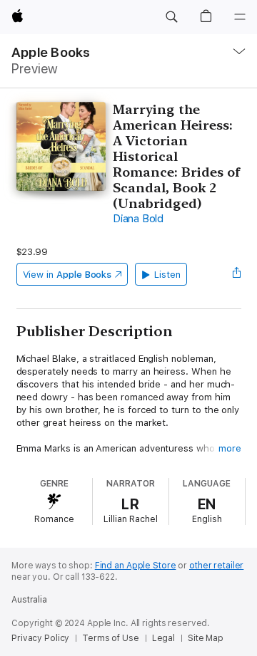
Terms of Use (110, 638)
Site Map (205, 638)
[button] (171, 17)
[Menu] (240, 17)
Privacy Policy (40, 638)
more (229, 448)
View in (67, 274)
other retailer (216, 566)
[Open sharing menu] (236, 274)
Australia (29, 600)
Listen (167, 274)
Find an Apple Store (135, 566)
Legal (163, 638)
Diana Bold (138, 218)
